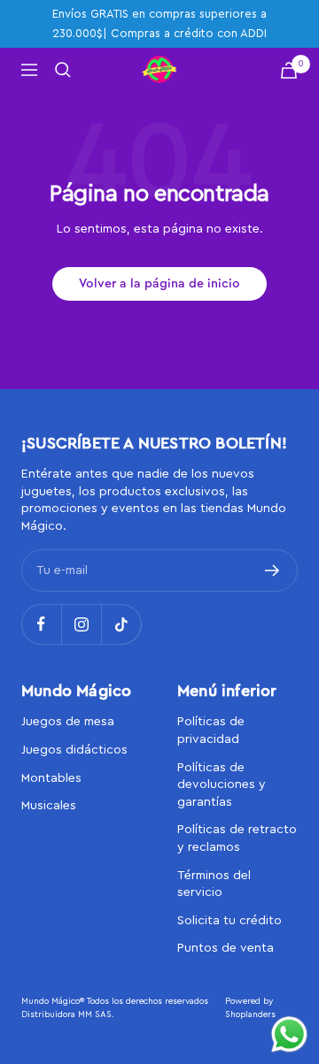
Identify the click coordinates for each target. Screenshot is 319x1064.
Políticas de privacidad (211, 731)
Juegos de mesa (67, 722)
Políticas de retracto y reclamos (237, 838)
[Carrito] (289, 70)
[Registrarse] (272, 570)
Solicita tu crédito (229, 921)
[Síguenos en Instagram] (81, 624)
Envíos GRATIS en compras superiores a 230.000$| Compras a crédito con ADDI (159, 23)
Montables (51, 778)
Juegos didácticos (74, 750)
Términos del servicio (214, 884)
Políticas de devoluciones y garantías (221, 785)
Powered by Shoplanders (250, 1008)
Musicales (48, 806)
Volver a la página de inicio (159, 284)
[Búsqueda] (63, 70)
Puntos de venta (225, 948)
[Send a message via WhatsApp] (289, 1034)
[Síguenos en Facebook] (41, 624)
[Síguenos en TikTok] (121, 624)
